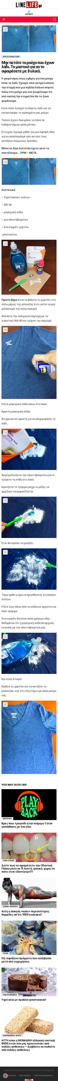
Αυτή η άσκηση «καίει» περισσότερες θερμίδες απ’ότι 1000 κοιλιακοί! (25, 912)
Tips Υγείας (8, 860)
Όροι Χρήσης (25, 1075)
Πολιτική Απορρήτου (43, 1075)
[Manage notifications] (5, 1075)
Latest (29, 14)
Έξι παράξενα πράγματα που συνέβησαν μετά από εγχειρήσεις (26, 959)
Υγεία (5, 953)
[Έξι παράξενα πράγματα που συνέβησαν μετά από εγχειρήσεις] (29, 938)
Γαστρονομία (10, 994)
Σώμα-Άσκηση (10, 906)
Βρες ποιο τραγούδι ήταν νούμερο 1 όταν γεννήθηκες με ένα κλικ (26, 824)
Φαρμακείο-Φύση (12, 1035)
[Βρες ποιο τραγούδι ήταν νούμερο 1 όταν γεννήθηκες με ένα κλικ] (29, 804)
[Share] (29, 171)
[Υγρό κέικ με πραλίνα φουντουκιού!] (29, 982)
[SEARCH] (55, 19)
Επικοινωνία (10, 1075)
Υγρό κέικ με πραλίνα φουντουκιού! (23, 1000)
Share (5, 29)
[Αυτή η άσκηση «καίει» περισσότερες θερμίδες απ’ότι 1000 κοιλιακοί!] (29, 893)
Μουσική (7, 818)
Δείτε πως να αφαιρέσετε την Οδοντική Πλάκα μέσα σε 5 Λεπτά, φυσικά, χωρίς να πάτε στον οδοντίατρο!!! (28, 868)
